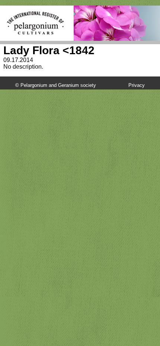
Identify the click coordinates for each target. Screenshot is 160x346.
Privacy (136, 85)
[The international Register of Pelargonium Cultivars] (35, 13)
